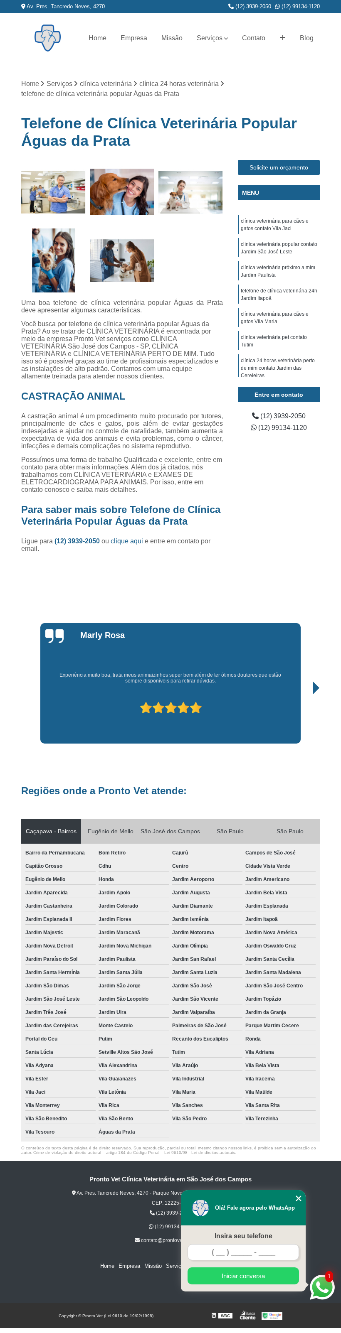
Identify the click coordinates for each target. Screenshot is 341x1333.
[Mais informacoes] (282, 38)
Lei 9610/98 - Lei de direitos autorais (199, 1152)
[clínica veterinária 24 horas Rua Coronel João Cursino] (190, 192)
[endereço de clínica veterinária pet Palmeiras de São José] (122, 192)
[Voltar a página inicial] (47, 38)
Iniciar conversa (243, 1275)
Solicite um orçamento (279, 167)
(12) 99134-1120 (300, 6)
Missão (172, 38)
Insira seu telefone (243, 1236)
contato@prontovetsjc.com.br (173, 1240)
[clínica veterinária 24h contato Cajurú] (53, 260)
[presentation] (49, 719)
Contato (253, 38)
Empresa (134, 38)
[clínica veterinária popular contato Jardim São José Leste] (53, 192)
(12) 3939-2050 (252, 6)
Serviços (209, 38)
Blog (307, 38)
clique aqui (127, 541)
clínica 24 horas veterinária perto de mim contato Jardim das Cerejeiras (278, 368)
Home (97, 38)
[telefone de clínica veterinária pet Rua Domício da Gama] (122, 260)
